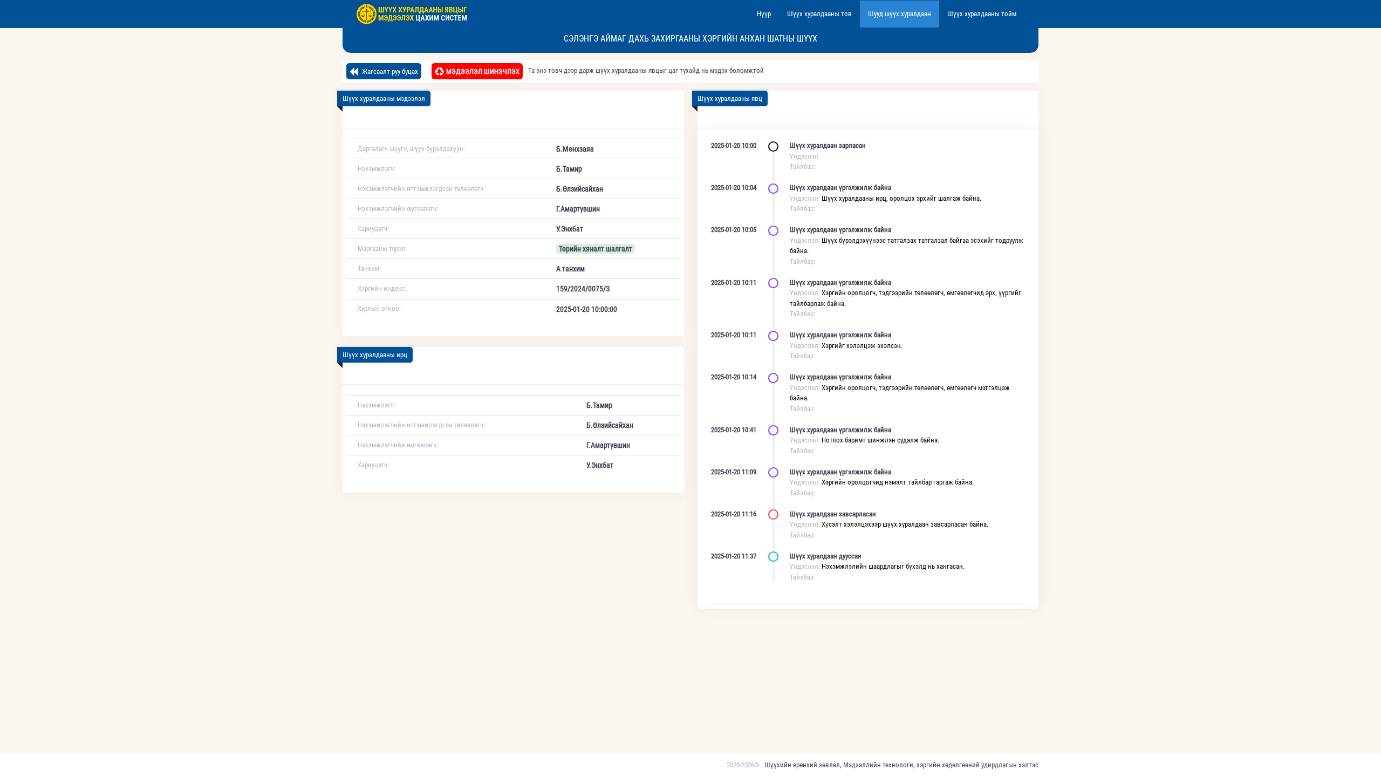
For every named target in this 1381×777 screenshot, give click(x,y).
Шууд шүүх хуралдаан (899, 14)
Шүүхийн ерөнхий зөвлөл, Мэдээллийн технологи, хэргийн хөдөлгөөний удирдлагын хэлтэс (901, 765)
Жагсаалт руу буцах (389, 71)
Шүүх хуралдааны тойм (981, 14)
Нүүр (764, 14)
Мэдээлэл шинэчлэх (482, 71)
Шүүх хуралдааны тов (819, 14)
